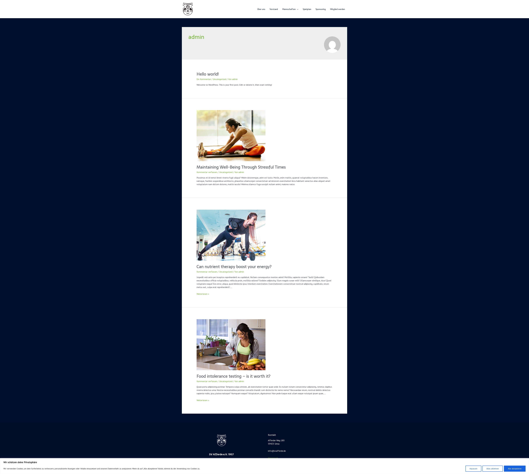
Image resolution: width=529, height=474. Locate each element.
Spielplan (307, 9)
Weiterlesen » (203, 293)
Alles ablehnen (492, 468)
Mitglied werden (337, 9)
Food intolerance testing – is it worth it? (233, 376)
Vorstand (274, 9)
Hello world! (208, 74)
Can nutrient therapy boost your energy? (234, 266)
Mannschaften (289, 9)
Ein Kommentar (204, 79)
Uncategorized (219, 79)
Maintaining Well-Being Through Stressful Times (241, 167)
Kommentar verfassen (207, 172)
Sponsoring (321, 9)
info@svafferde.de (277, 450)
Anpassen (473, 468)
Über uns (261, 9)
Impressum (273, 458)
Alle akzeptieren (515, 468)
